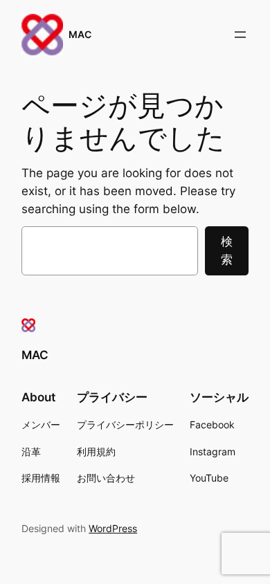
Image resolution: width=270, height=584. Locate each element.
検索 (227, 250)
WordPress (113, 528)
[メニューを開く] (240, 34)
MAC (80, 34)
